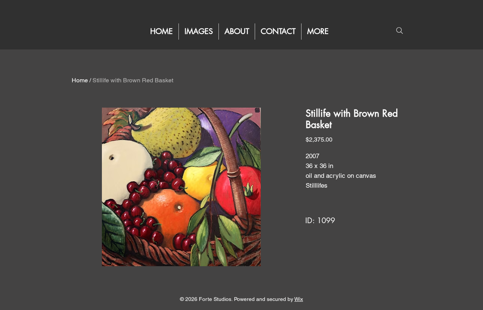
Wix (298, 299)
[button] (317, 31)
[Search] (399, 30)
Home (80, 80)
